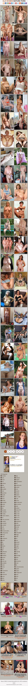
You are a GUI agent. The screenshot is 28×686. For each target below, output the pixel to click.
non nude (17, 496)
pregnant (17, 525)
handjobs (4, 563)
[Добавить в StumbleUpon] (20, 3)
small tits (17, 551)
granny (3, 557)
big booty (4, 493)
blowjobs (4, 502)
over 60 (17, 515)
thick (16, 559)
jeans (3, 576)
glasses (4, 553)
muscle (17, 491)
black (3, 498)
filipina (3, 546)
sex (16, 538)
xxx (16, 580)
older (16, 506)
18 (22, 451)
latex (3, 578)
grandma (4, 555)
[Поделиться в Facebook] (6, 3)
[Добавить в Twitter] (24, 3)
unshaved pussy (19, 566)
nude (16, 498)
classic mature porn (6, 515)
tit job (16, 563)
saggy (17, 534)
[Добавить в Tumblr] (22, 3)
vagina (17, 570)
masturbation (18, 481)
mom (16, 489)
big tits (3, 494)
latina (3, 580)
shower (17, 544)
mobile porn (18, 485)
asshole (4, 483)
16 (17, 451)
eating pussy (5, 532)
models (17, 487)
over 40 (17, 511)
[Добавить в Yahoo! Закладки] (26, 3)
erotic (3, 536)
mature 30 (18, 510)
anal (3, 477)
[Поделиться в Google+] (10, 3)
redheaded (18, 532)
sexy (16, 540)
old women (18, 504)
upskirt (17, 568)
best (3, 491)
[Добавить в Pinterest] (16, 3)
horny (3, 566)
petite (16, 523)
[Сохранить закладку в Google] (8, 3)
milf (16, 483)
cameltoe (4, 511)
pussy (17, 529)
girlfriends (4, 551)
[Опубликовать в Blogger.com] (3, 3)
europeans (4, 538)
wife (16, 578)
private (17, 527)
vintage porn (18, 572)
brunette (4, 510)
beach (3, 487)
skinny (17, 547)
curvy (3, 529)
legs (16, 475)
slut (16, 549)
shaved (17, 542)
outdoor (17, 508)
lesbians (17, 477)
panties (17, 519)
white (16, 576)
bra (2, 508)
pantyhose (18, 521)
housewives (5, 570)
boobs (3, 504)
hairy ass (4, 561)
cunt (3, 527)
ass (3, 481)
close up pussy (5, 519)
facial (3, 540)
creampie (4, 523)
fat (2, 542)
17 (19, 451)
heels (3, 565)
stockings (17, 555)
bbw (3, 485)
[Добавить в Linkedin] (12, 3)
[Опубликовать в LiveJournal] (14, 3)
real (16, 530)
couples (4, 521)
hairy (3, 559)
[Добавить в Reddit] (18, 3)
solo (16, 553)
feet (3, 544)
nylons (17, 500)
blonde (3, 500)
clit (2, 517)
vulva (16, 574)
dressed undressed (6, 530)
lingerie (17, 479)
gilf (2, 549)
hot (2, 568)
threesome (18, 561)
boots (3, 506)
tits (16, 565)
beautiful (4, 489)
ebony (3, 534)
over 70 (17, 517)
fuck (3, 547)
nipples (17, 494)
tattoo (16, 557)
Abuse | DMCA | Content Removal (8, 681)
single (17, 546)
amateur (4, 475)
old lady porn (18, 502)
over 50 (17, 513)
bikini (3, 496)
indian (3, 572)
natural (17, 493)
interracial (4, 574)
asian (3, 479)
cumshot (4, 525)
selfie (16, 536)
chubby (3, 513)
